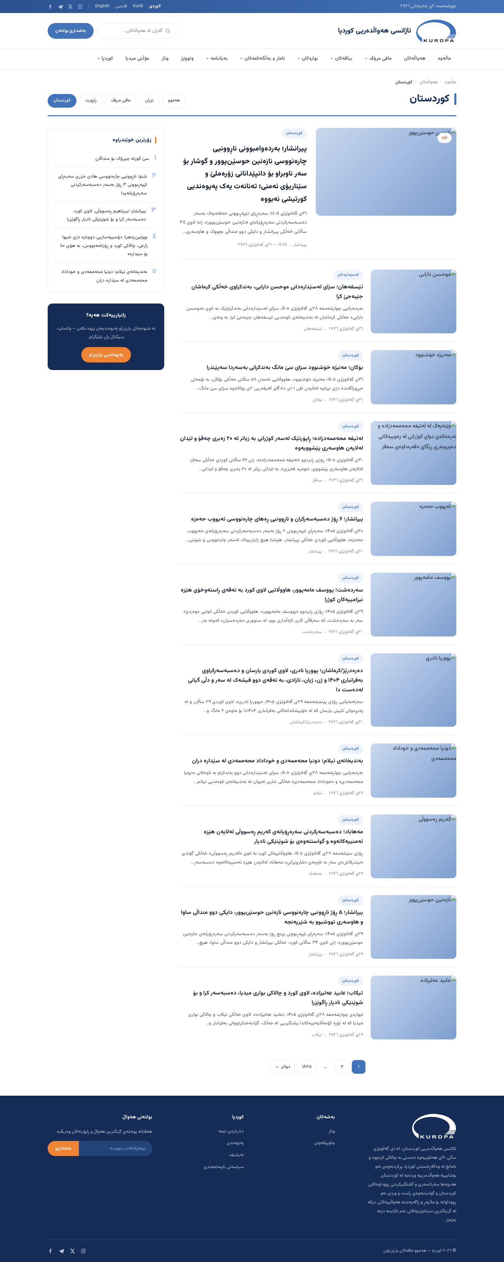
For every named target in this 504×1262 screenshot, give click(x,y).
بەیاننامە (219, 58)
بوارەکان (310, 58)
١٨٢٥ (307, 1066)
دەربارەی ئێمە (231, 1131)
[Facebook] (50, 6)
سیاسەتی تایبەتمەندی (224, 1167)
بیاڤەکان (343, 58)
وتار (165, 58)
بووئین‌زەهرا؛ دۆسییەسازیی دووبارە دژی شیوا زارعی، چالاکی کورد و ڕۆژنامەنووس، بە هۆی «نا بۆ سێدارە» (104, 246)
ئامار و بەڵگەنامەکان (264, 58)
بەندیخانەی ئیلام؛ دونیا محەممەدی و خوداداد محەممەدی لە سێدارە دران (277, 761)
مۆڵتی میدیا (137, 58)
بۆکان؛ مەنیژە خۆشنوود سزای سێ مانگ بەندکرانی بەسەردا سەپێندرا (285, 367)
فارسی (121, 6)
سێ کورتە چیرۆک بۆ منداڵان (122, 158)
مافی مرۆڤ (380, 58)
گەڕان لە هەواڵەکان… (143, 30)
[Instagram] (80, 6)
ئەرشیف (236, 1155)
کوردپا (107, 58)
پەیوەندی (235, 1143)
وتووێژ (187, 58)
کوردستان (62, 100)
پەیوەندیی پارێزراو (106, 354)
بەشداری (63, 1148)
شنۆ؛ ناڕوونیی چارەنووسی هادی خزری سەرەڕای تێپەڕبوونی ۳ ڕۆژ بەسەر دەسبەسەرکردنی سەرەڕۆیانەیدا (102, 185)
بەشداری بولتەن (70, 30)
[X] (70, 6)
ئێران (149, 100)
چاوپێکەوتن (324, 1143)
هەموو (174, 100)
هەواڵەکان (414, 58)
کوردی (155, 6)
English (102, 6)
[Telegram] (60, 6)
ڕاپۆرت (91, 100)
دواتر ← (282, 1066)
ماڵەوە (444, 58)
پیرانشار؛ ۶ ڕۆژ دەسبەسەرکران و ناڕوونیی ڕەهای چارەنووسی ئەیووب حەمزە (277, 519)
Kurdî (138, 6)
